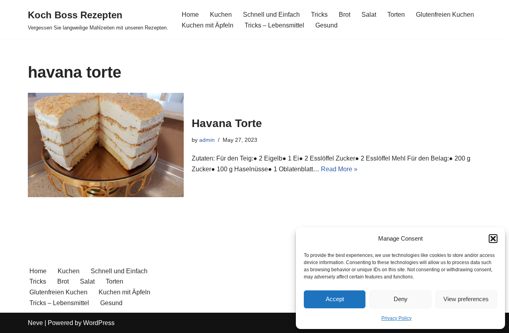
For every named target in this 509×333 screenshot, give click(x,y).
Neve (35, 322)
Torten (396, 14)
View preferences (466, 299)
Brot (344, 14)
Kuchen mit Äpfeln (207, 25)
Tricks (319, 14)
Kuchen (221, 14)
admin (207, 140)
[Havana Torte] (106, 145)
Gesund (326, 25)
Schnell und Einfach (271, 14)
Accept (335, 299)
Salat (368, 14)
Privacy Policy (396, 318)
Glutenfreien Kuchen (445, 14)
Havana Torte (227, 123)
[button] (493, 239)
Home (190, 14)
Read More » (339, 169)
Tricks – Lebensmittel (274, 25)
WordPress (99, 322)
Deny (401, 299)
